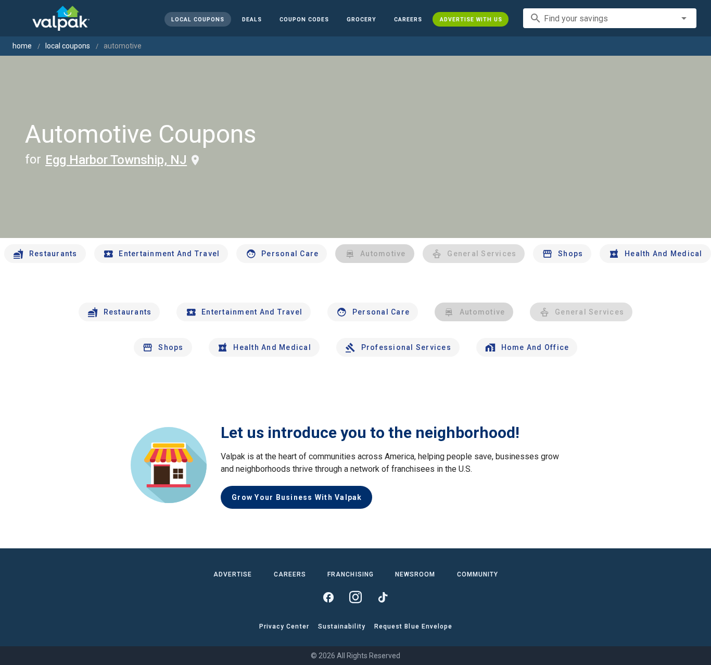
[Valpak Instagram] (355, 597)
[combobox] (609, 18)
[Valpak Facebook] (328, 597)
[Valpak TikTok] (382, 597)
